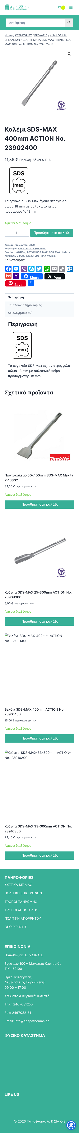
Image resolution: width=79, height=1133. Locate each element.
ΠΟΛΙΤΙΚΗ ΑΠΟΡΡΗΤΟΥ (23, 918)
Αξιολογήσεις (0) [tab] (20, 313)
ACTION (20, 252)
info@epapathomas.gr (32, 1021)
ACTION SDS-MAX (37, 252)
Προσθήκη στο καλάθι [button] (39, 504)
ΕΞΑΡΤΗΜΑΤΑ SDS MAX (32, 248)
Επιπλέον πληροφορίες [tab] (25, 305)
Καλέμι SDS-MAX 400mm (41, 255)
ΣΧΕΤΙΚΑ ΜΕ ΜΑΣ (18, 885)
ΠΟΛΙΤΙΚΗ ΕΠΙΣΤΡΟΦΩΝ (23, 893)
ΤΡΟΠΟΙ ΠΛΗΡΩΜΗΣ (21, 902)
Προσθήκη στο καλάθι (52, 233)
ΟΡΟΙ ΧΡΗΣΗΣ (16, 927)
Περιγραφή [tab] (16, 297)
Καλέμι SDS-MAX (15, 255)
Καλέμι (66, 252)
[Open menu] (70, 7)
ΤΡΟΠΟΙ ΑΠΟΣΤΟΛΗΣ (21, 910)
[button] (69, 54)
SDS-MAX (55, 252)
